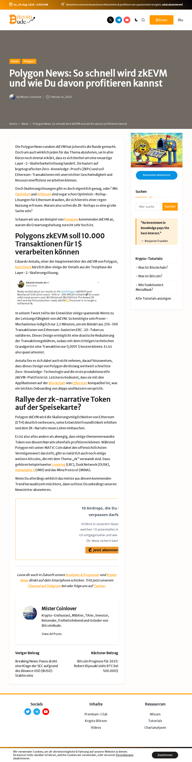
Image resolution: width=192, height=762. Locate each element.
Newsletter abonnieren (156, 175)
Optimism (22, 194)
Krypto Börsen (96, 721)
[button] (161, 20)
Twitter (99, 586)
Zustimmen (165, 755)
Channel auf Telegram (44, 586)
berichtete (23, 267)
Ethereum (79, 383)
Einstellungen (125, 755)
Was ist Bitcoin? (150, 276)
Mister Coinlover (59, 609)
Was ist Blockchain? (153, 267)
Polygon (29, 61)
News (15, 61)
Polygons (71, 219)
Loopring (58, 465)
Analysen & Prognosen (82, 575)
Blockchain (57, 383)
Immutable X (25, 470)
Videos (96, 728)
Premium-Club (96, 714)
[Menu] (180, 20)
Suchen (141, 192)
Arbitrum (44, 194)
